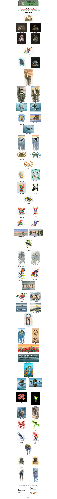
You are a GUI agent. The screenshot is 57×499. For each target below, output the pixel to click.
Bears (21, 10)
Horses (28, 10)
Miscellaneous (35, 10)
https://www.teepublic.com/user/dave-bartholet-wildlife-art (28, 9)
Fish (26, 10)
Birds (24, 10)
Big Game (18, 10)
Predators (31, 10)
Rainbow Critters (39, 10)
